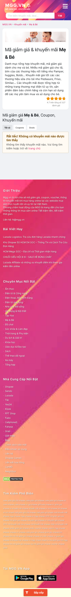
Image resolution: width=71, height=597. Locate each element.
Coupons (20, 127)
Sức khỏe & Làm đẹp (16, 329)
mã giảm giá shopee (18, 520)
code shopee (8, 504)
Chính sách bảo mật (16, 444)
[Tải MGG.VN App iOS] (46, 577)
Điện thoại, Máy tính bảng (19, 297)
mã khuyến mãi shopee (40, 524)
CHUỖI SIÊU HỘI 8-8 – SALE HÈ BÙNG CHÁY (27, 257)
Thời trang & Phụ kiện (16, 333)
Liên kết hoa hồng (14, 462)
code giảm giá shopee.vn (55, 500)
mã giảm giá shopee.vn (37, 520)
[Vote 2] (52, 99)
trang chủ (34, 148)
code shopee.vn (21, 504)
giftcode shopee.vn (46, 504)
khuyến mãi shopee (20, 508)
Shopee (9, 386)
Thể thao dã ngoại (15, 355)
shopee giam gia (45, 532)
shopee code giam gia (28, 532)
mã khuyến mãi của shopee (19, 524)
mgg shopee (15, 516)
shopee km (57, 532)
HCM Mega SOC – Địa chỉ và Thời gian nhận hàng (29, 251)
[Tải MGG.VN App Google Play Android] (24, 577)
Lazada (9, 395)
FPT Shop (10, 413)
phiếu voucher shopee (39, 528)
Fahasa (9, 426)
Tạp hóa (9, 315)
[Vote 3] (56, 99)
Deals (32, 127)
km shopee (52, 508)
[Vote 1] (48, 99)
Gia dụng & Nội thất (15, 311)
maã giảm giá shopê (44, 512)
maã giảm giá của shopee (25, 512)
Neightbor (10, 471)
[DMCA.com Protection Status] (13, 478)
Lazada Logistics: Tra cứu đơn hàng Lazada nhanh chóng (34, 236)
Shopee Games (13, 457)
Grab (7, 431)
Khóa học (10, 342)
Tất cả (7, 127)
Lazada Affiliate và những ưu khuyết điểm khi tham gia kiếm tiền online (32, 264)
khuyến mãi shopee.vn (38, 508)
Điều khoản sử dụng (16, 449)
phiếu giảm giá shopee (19, 528)
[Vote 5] (64, 99)
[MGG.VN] (19, 6)
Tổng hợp (10, 364)
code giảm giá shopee (35, 500)
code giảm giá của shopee (14, 500)
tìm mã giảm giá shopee (20, 544)
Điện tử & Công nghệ (16, 293)
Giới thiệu (10, 435)
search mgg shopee (57, 528)
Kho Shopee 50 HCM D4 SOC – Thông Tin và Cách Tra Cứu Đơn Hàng (35, 244)
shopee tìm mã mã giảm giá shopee (18, 536)
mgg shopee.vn (27, 516)
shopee (6, 532)
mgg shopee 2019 (42, 516)
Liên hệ (9, 453)
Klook (8, 409)
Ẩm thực (9, 288)
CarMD (9, 466)
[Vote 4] (60, 99)
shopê (38, 540)
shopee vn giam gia (55, 536)
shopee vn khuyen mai (12, 540)
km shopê (10, 512)
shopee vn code (40, 536)
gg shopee (32, 504)
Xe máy (9, 360)
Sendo (8, 391)
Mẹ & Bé (9, 320)
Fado (8, 417)
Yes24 (8, 404)
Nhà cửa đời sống (14, 306)
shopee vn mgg (28, 540)
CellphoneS (11, 422)
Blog (7, 440)
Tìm (60, 15)
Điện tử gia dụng (14, 302)
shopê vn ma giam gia (51, 540)
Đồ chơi (9, 324)
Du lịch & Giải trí (13, 337)
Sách (8, 351)
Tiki (7, 400)
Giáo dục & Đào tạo (15, 346)
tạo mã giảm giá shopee (41, 544)
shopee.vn (14, 532)
